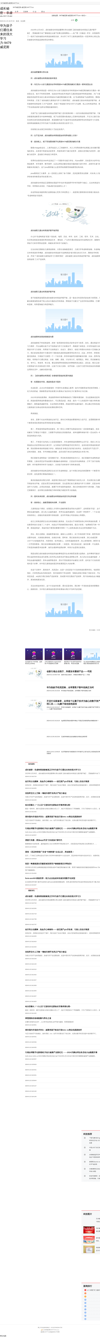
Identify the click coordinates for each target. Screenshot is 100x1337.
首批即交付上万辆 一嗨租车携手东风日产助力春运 (46, 793)
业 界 (16, 11)
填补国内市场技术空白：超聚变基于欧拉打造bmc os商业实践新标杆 (53, 817)
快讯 (83, 15)
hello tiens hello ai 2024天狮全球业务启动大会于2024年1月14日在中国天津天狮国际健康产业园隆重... (60, 832)
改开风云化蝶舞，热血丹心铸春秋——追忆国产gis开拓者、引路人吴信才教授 (57, 781)
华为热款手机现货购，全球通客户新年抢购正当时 (70, 687)
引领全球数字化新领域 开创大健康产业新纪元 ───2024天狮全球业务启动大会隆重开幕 (61, 828)
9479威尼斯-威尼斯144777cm (10, 3)
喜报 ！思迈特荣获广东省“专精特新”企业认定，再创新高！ (49, 852)
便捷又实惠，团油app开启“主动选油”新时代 (43, 840)
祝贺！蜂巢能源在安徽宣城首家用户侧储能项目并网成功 (48, 864)
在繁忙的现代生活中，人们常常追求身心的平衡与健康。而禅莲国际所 (49, 1022)
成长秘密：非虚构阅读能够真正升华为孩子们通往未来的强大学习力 (53, 770)
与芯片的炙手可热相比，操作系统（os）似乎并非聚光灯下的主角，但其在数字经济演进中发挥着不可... (61, 820)
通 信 (43, 11)
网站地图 (3, 1336)
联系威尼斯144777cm (50, 1329)
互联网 (25, 11)
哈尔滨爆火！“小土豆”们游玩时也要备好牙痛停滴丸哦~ (48, 805)
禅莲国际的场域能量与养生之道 (38, 1018)
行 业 (34, 11)
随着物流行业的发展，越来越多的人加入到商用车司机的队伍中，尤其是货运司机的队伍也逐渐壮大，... (61, 844)
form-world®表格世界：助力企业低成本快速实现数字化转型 (50, 878)
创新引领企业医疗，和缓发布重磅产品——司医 (69, 671)
